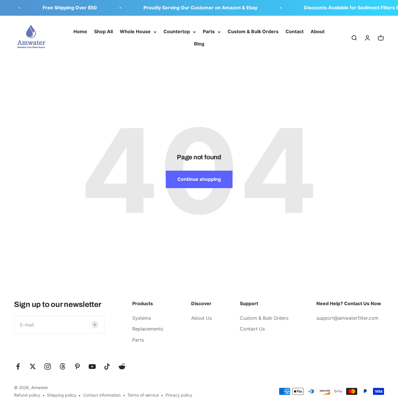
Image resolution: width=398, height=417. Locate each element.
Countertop (176, 31)
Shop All (103, 31)
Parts (209, 31)
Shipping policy (61, 395)
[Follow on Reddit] (122, 366)
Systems (141, 318)
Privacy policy (178, 395)
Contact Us (252, 329)
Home (80, 31)
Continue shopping (199, 179)
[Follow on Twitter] (33, 366)
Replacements (147, 329)
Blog (199, 44)
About (318, 31)
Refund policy (27, 395)
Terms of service (143, 395)
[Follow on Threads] (62, 366)
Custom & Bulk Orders (253, 31)
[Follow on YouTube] (92, 366)
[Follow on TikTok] (107, 366)
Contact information (102, 395)
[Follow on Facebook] (18, 366)
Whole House (135, 31)
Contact (295, 31)
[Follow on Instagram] (48, 366)
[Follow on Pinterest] (77, 366)
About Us (201, 318)
